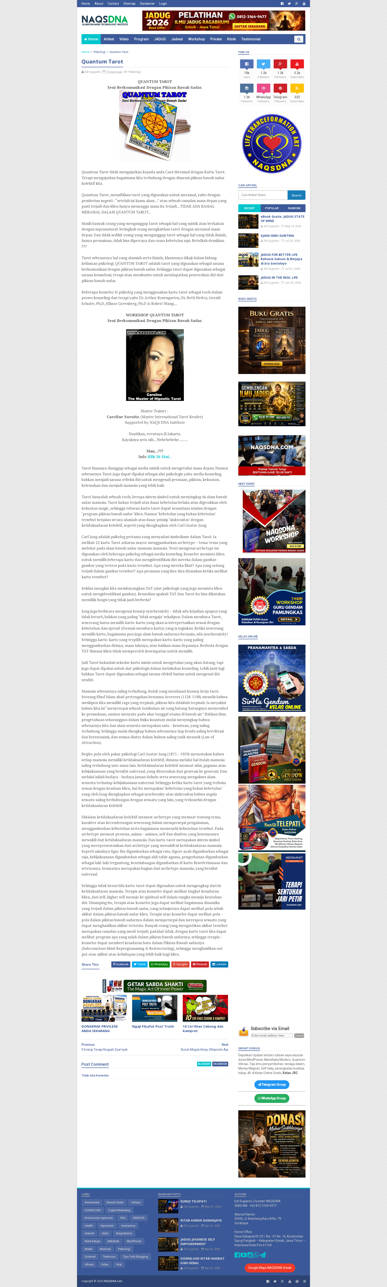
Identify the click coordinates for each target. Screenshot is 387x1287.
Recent (249, 208)
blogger (204, 1063)
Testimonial (250, 39)
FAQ (122, 1218)
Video (124, 39)
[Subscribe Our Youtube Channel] (244, 1256)
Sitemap (129, 3)
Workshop (196, 39)
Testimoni (109, 1256)
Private (216, 39)
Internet (89, 1233)
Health (89, 1225)
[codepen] (297, 1281)
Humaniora (128, 1225)
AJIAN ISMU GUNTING (277, 235)
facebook (220, 1063)
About (99, 3)
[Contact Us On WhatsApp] (256, 1256)
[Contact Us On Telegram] (263, 1256)
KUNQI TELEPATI (193, 1201)
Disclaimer (147, 3)
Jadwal (177, 39)
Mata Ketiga (92, 1241)
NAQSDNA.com (113, 1281)
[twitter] (289, 3)
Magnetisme (124, 1233)
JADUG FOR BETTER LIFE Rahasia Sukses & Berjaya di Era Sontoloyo (281, 258)
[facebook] (282, 3)
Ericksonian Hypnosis (99, 1218)
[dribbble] (304, 1281)
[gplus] (296, 3)
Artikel (109, 39)
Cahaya (135, 1202)
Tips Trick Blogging (135, 1256)
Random (294, 208)
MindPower (134, 1241)
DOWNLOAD (93, 1210)
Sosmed (90, 1256)
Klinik (231, 39)
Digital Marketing (119, 1210)
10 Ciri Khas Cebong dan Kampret (203, 1028)
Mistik (88, 1249)
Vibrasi (89, 1264)
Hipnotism (107, 1225)
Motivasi (105, 1249)
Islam (105, 1233)
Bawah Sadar (115, 1202)
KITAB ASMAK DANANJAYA (201, 1220)
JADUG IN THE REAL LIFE (279, 277)
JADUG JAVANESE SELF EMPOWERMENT (198, 1241)
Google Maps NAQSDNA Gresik (270, 1268)
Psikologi (99, 52)
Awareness (92, 1202)
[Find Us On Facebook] (237, 1256)
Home (86, 3)
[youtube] (304, 3)
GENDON (138, 1218)
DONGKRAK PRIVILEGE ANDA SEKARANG (100, 1028)
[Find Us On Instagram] (250, 1256)
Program (141, 39)
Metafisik (113, 1241)
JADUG (160, 39)
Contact (113, 3)
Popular (272, 208)
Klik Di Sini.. (159, 456)
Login (163, 3)
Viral (119, 1264)
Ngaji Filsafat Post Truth (153, 1026)
